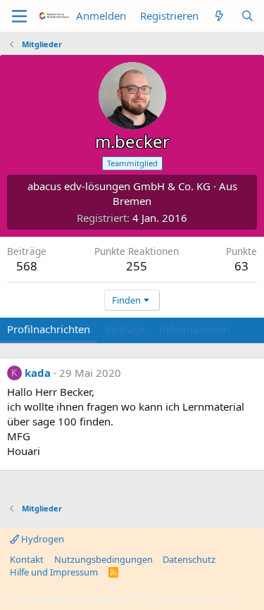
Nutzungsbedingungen (103, 559)
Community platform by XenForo (121, 597)
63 (241, 266)
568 (26, 266)
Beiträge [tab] (124, 329)
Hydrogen (41, 539)
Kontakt (27, 559)
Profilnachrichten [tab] (48, 329)
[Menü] (19, 16)
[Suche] (247, 16)
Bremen (132, 201)
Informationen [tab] (194, 329)
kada (38, 373)
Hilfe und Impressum (54, 572)
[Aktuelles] (219, 16)
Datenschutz (189, 559)
